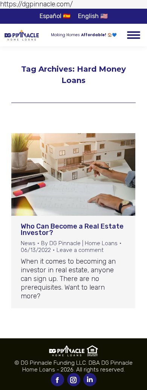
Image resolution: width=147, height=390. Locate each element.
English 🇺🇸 (93, 16)
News (28, 243)
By (79, 243)
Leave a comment (80, 250)
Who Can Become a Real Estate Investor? (72, 229)
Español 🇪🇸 (55, 16)
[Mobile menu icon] (133, 35)
